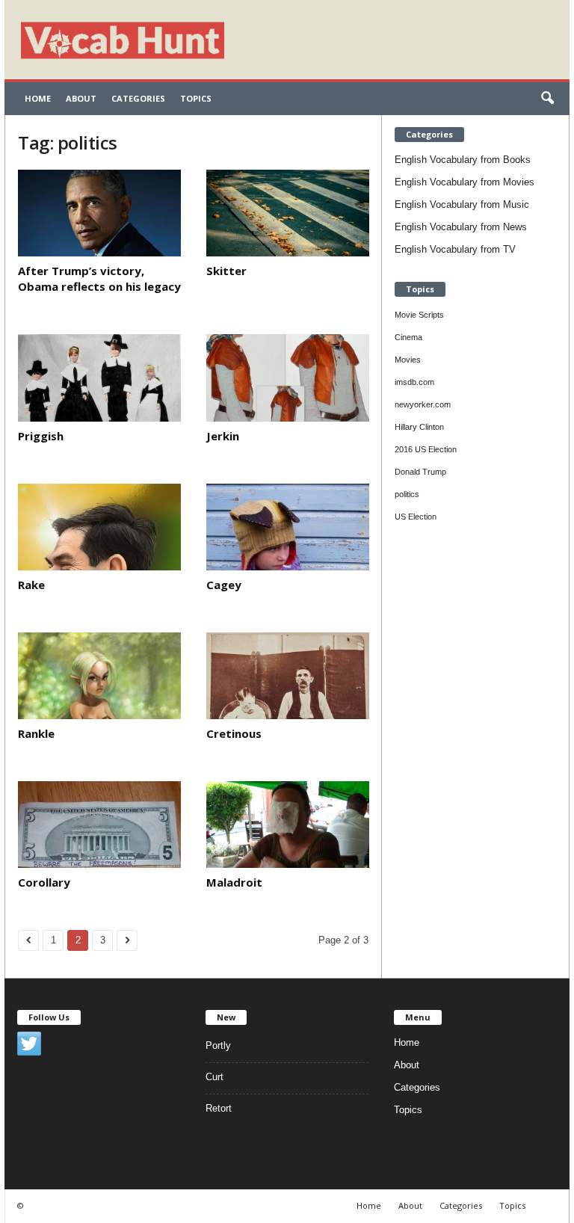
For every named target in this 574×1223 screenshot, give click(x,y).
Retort (219, 1108)
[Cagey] (287, 527)
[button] (547, 98)
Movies (408, 359)
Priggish (41, 435)
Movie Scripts (419, 314)
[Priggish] (99, 377)
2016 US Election (426, 449)
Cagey (223, 584)
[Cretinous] (287, 675)
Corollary (44, 882)
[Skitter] (287, 213)
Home (38, 98)
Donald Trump (420, 471)
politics (407, 494)
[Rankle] (99, 675)
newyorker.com (423, 404)
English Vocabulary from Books (463, 159)
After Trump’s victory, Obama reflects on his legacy (99, 278)
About (81, 98)
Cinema (408, 337)
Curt (214, 1076)
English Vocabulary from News (461, 226)
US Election (415, 516)
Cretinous (234, 733)
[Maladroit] (287, 824)
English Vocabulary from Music (462, 204)
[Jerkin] (287, 377)
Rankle (36, 733)
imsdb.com (414, 382)
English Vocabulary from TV (455, 249)
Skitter (226, 270)
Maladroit (234, 882)
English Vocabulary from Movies (464, 182)
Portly (218, 1045)
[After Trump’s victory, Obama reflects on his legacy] (99, 213)
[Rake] (99, 527)
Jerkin (222, 435)
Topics (196, 98)
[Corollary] (99, 824)
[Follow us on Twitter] (29, 1044)
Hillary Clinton (419, 426)
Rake (31, 584)
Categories (138, 98)
